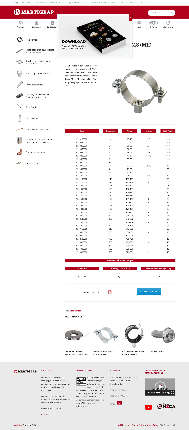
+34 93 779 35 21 (120, 390)
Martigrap (18, 425)
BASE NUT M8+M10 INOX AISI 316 (89, 2)
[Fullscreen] (172, 392)
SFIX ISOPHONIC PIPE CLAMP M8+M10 (133, 353)
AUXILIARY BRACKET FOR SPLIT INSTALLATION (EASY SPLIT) (50, 2)
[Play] (148, 392)
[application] (160, 387)
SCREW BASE (157, 351)
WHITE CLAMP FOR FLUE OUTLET (148, 2)
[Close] (130, 17)
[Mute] (168, 392)
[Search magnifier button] (172, 13)
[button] (160, 386)
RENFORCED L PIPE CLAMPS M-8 (103, 353)
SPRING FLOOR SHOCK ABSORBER (119, 2)
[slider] (158, 392)
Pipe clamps (75, 310)
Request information (149, 291)
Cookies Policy (151, 425)
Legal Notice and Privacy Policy (130, 425)
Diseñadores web (167, 425)
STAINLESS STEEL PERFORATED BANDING (76, 353)
